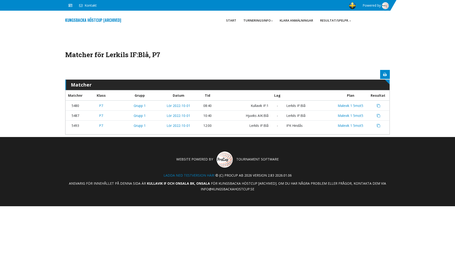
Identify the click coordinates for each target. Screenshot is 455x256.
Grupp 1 (140, 105)
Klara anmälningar (296, 20)
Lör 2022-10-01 (178, 105)
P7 (101, 105)
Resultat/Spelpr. (334, 20)
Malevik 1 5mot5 (350, 105)
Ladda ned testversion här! (189, 175)
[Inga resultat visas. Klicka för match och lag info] (378, 105)
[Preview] (385, 74)
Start (231, 20)
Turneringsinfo (257, 20)
